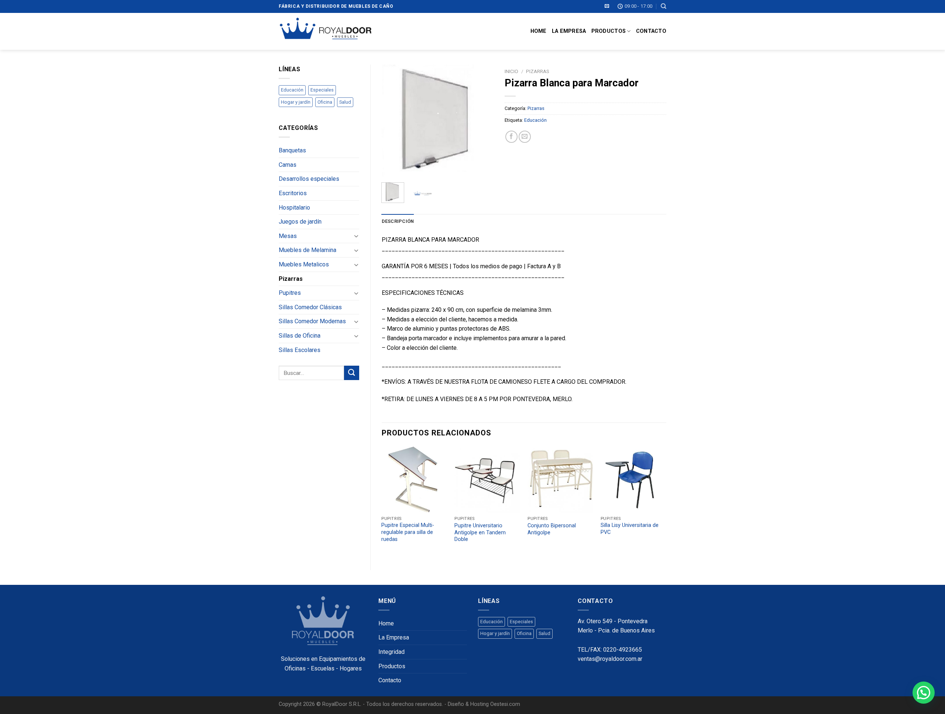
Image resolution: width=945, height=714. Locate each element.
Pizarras (291, 278)
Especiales (322, 90)
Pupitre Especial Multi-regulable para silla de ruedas (407, 532)
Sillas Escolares (299, 349)
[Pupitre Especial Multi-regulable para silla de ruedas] (414, 479)
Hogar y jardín (295, 102)
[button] (924, 693)
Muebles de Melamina (307, 249)
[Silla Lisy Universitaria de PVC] (633, 479)
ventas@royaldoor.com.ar (610, 658)
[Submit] (351, 373)
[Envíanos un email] (607, 6)
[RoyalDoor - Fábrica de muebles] (325, 31)
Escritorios (293, 193)
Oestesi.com (505, 704)
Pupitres (290, 292)
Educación (292, 90)
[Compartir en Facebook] (511, 137)
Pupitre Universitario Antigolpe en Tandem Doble (480, 532)
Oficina (324, 102)
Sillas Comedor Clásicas (310, 307)
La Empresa (569, 31)
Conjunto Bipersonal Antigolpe (552, 529)
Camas (287, 164)
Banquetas (292, 150)
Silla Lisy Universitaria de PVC (630, 528)
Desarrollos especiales (309, 178)
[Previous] (393, 121)
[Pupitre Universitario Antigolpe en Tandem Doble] (487, 479)
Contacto (651, 31)
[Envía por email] (525, 137)
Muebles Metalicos (304, 264)
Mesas (288, 235)
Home (538, 31)
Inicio (511, 71)
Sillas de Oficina (299, 335)
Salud (345, 102)
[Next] (482, 121)
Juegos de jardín (300, 221)
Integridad (391, 651)
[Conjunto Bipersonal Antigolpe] (560, 479)
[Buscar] (663, 6)
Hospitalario (294, 207)
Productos (608, 31)
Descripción (398, 221)
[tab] (398, 221)
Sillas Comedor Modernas (312, 321)
